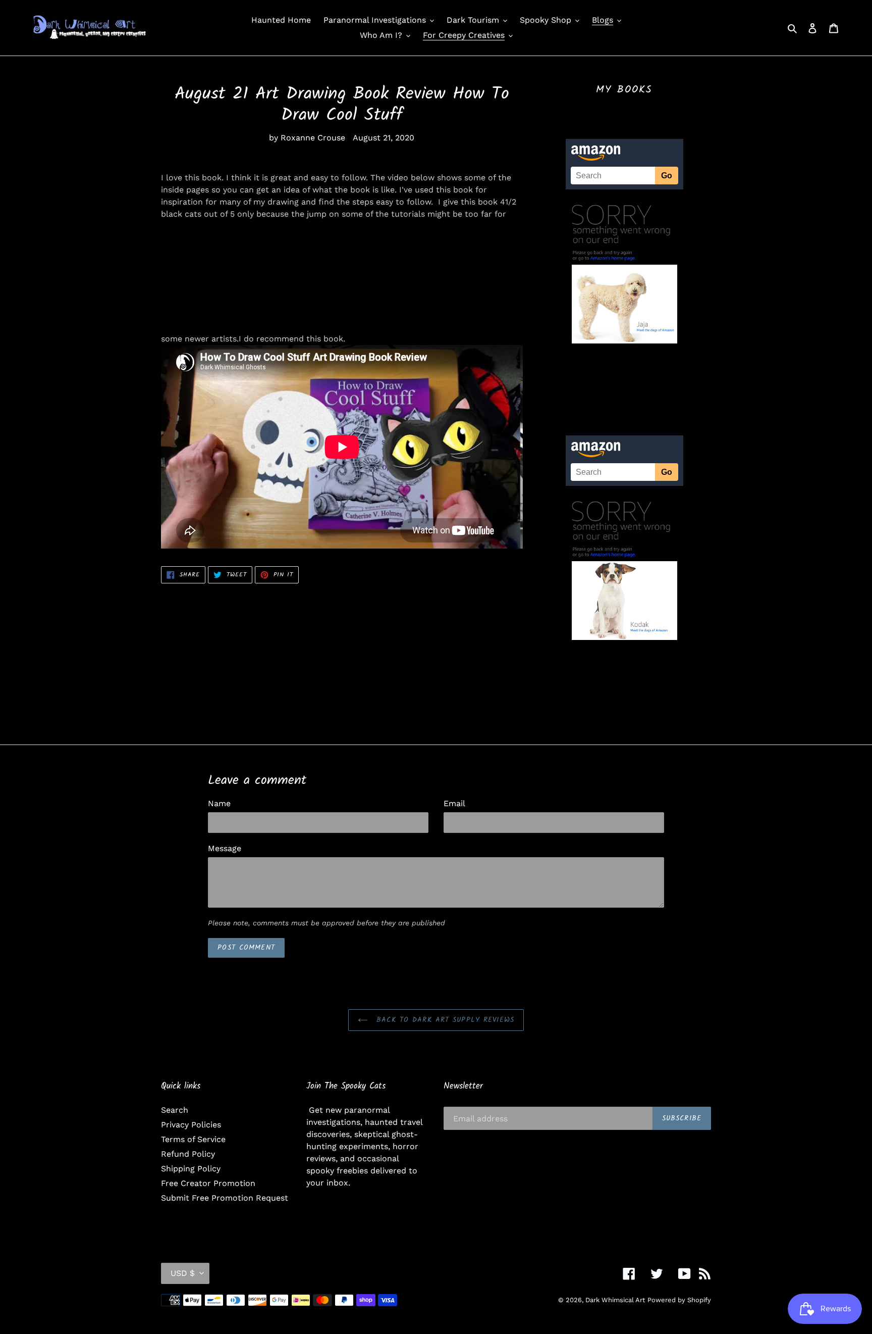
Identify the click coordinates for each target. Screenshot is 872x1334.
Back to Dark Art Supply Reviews (443, 1019)
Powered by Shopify (679, 1300)
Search (174, 1110)
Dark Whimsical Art (615, 1300)
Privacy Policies (191, 1124)
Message (224, 848)
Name (219, 803)
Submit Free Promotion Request (224, 1198)
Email (454, 803)
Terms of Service (193, 1139)
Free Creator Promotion (208, 1183)
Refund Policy (188, 1154)
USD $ (183, 1273)
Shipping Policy (191, 1168)
